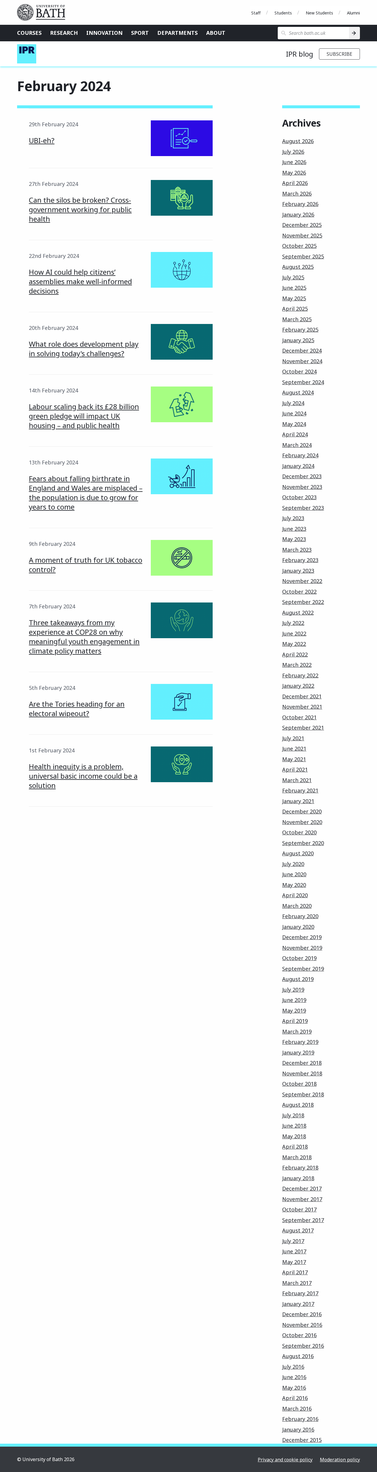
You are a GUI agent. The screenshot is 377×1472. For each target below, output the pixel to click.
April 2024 (295, 434)
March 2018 (297, 1157)
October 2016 (299, 1335)
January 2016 (298, 1429)
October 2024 (299, 371)
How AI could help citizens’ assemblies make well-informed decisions (80, 281)
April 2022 (295, 654)
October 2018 (299, 1083)
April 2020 (295, 895)
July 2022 (293, 622)
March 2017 (297, 1282)
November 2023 (302, 486)
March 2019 (297, 1031)
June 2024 (294, 413)
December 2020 (302, 811)
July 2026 (293, 151)
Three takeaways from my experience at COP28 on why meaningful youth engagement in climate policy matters (84, 637)
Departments (177, 32)
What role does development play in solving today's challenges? (83, 348)
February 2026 (300, 203)
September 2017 (303, 1220)
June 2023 (294, 528)
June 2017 (294, 1251)
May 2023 (294, 539)
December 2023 (302, 476)
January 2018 (298, 1178)
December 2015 (302, 1439)
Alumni (353, 13)
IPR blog (299, 54)
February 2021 (300, 790)
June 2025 (294, 287)
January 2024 (298, 465)
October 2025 (299, 245)
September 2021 (303, 727)
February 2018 (300, 1167)
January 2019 (298, 1052)
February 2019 (300, 1041)
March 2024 (297, 444)
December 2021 (302, 696)
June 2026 (294, 162)
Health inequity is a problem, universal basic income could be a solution (83, 776)
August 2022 (298, 612)
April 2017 (295, 1272)
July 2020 (293, 863)
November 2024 (302, 361)
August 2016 (298, 1356)
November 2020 (302, 822)
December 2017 (302, 1188)
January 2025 (298, 340)
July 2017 (293, 1241)
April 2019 (295, 1020)
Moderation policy (340, 1459)
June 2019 (294, 999)
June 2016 (294, 1377)
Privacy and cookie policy (285, 1459)
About (215, 32)
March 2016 (297, 1408)
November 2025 (302, 235)
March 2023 (297, 549)
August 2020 (298, 853)
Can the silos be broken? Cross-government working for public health (80, 209)
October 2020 (299, 832)
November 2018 (302, 1073)
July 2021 (293, 738)
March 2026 (297, 193)
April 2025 (295, 308)
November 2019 (302, 947)
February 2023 (300, 560)
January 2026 (298, 214)
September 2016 (303, 1345)
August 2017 (298, 1230)
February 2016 (300, 1418)
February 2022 (300, 675)
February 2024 (300, 455)
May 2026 (294, 172)
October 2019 (299, 958)
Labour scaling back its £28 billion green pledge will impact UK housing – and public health (84, 416)
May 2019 (294, 1010)
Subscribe (339, 54)
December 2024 (302, 350)
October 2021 (299, 717)
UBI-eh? (41, 140)
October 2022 (299, 591)
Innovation (104, 32)
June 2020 (294, 874)
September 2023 (303, 507)
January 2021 (298, 801)
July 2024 (293, 403)
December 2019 (302, 937)
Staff (256, 13)
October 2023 (299, 497)
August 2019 (298, 979)
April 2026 (295, 182)
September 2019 (303, 968)
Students (283, 13)
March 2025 (297, 319)
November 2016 (302, 1324)
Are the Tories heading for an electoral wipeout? (77, 708)
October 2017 (299, 1209)
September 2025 (303, 256)
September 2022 (303, 601)
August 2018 (298, 1104)
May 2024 (294, 424)
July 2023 (293, 518)
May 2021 (294, 759)
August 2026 (298, 141)
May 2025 (294, 298)
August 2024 (298, 392)
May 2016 (294, 1387)
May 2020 (294, 884)
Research (64, 32)
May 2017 (294, 1261)
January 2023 (298, 570)
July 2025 (293, 277)
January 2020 (298, 926)
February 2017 (300, 1293)
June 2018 (294, 1125)
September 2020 (303, 842)
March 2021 (297, 780)
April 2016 (295, 1397)
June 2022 (294, 633)
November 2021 (302, 706)
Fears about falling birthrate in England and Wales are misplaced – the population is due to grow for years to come (86, 493)
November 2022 (302, 580)
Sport (140, 32)
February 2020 (300, 916)
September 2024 (303, 382)
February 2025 (300, 329)
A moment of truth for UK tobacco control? (85, 564)
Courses (29, 32)
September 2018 (303, 1094)
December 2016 (302, 1314)
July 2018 (293, 1115)
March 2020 (297, 905)
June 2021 (294, 748)
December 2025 (302, 224)
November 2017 (302, 1199)
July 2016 (293, 1366)
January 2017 (298, 1303)
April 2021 (295, 769)
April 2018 (295, 1146)
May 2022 (294, 643)
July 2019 (293, 989)
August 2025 (298, 266)
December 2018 (302, 1062)
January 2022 (298, 685)
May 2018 (294, 1136)
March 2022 (297, 664)
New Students (319, 13)
